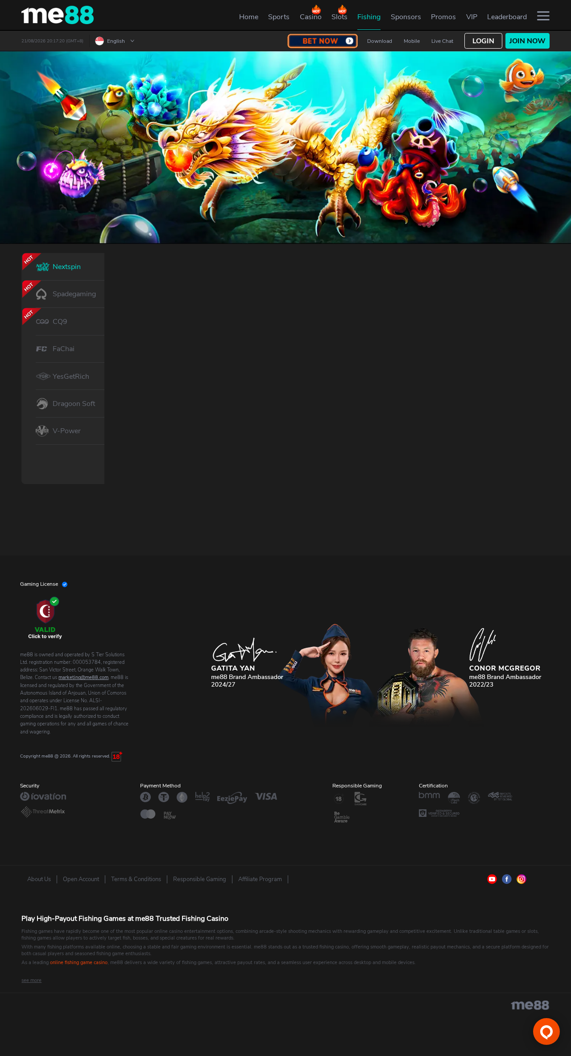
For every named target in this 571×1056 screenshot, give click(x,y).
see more (31, 980)
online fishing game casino (79, 962)
